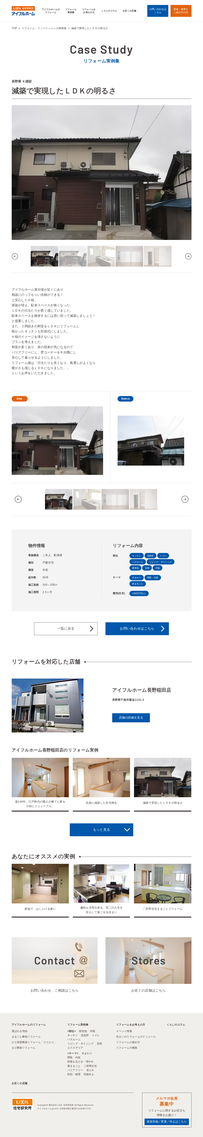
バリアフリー (75, 1070)
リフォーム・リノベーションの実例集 (44, 28)
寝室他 (135, 568)
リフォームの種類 (126, 1047)
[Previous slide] (18, 499)
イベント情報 (124, 1031)
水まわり (136, 577)
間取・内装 (152, 577)
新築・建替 (181, 11)
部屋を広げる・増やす (80, 1061)
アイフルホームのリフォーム (51, 10)
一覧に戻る (66, 628)
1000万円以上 (139, 593)
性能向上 (89, 1074)
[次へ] (188, 256)
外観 (157, 568)
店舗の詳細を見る (131, 717)
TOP (14, 28)
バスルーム (137, 562)
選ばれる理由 (20, 1031)
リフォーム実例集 (71, 10)
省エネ (90, 1070)
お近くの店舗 (129, 11)
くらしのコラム (109, 11)
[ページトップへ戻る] (190, 1127)
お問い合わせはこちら (137, 628)
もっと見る (101, 830)
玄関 (147, 568)
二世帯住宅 (90, 1065)
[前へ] (15, 256)
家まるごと (137, 583)
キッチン (136, 556)
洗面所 (150, 556)
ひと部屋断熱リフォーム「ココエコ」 (34, 1042)
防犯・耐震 (74, 1074)
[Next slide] (185, 499)
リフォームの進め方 (128, 1042)
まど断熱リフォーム (23, 1047)
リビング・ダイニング (160, 562)
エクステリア (75, 1047)
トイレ (163, 556)
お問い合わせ (157, 11)
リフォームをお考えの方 (89, 10)
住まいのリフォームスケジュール (136, 1036)
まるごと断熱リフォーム (26, 1036)
